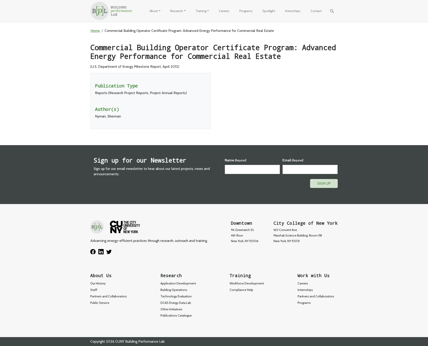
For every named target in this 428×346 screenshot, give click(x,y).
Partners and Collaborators (108, 296)
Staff (93, 290)
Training (201, 11)
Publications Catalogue (176, 315)
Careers (224, 11)
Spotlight (268, 11)
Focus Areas (182, 22)
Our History (161, 22)
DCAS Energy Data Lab (175, 303)
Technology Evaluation (189, 41)
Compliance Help (241, 290)
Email (292, 160)
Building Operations (173, 290)
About (154, 11)
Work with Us (314, 275)
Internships (292, 11)
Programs (246, 11)
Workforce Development (217, 22)
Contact (316, 11)
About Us (101, 275)
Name (235, 160)
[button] (332, 11)
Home (95, 31)
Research (176, 11)
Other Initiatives (171, 309)
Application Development (178, 283)
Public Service (162, 41)
